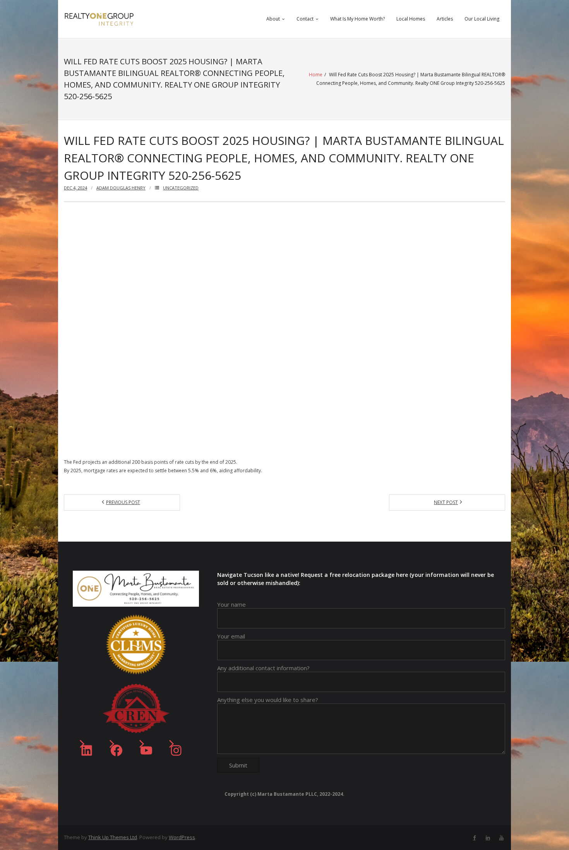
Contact (305, 18)
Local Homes (410, 18)
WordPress (182, 837)
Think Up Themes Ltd (112, 837)
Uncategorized (181, 188)
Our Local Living (481, 18)
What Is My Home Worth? (357, 18)
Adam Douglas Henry (121, 188)
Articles (445, 18)
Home (315, 74)
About (273, 18)
